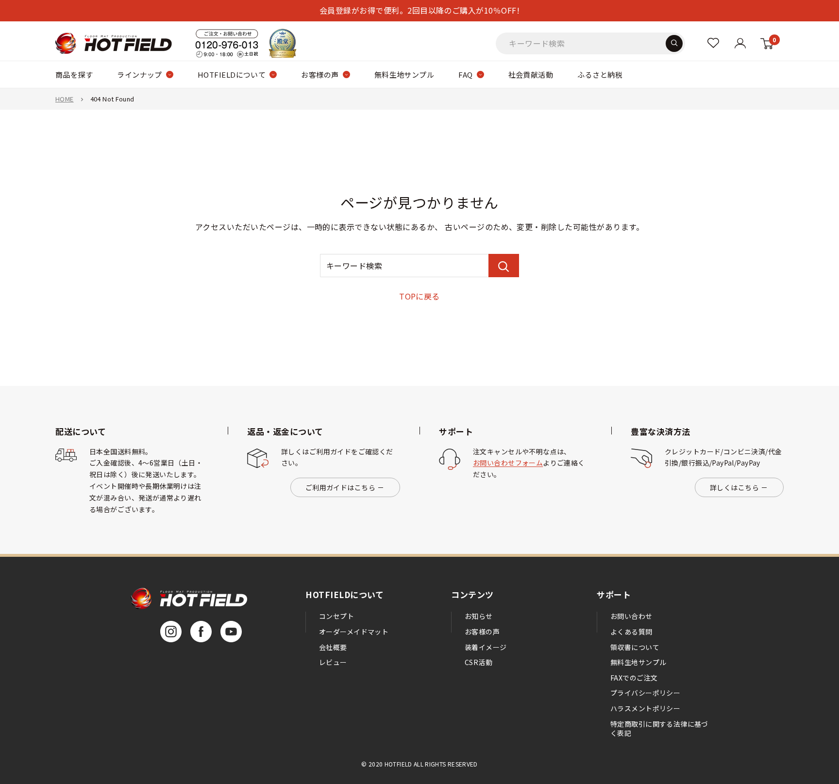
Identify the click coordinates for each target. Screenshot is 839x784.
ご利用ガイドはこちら (340, 487)
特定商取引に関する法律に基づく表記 (659, 728)
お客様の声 (319, 74)
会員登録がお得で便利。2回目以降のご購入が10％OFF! (419, 10)
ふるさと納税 (599, 74)
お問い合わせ (631, 616)
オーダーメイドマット (353, 631)
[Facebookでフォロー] (201, 631)
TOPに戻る (419, 296)
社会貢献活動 (531, 74)
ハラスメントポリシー (645, 708)
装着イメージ (486, 647)
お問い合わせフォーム (508, 462)
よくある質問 (631, 631)
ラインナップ (139, 74)
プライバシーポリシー (645, 693)
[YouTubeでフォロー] (231, 631)
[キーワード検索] (503, 265)
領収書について (634, 647)
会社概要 (333, 647)
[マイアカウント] (713, 43)
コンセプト (336, 616)
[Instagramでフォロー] (171, 631)
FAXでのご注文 (633, 678)
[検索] (674, 42)
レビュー (333, 662)
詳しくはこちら (734, 487)
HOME (64, 98)
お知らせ (479, 616)
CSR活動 (478, 662)
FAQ (465, 74)
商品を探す (74, 74)
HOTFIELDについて (232, 74)
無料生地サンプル (404, 74)
